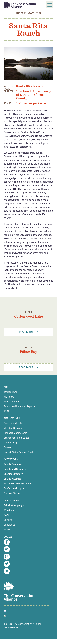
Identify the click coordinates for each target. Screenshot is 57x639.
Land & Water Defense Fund (18, 452)
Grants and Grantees (15, 469)
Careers (8, 519)
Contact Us (9, 524)
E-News (8, 529)
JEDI (6, 411)
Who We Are (10, 391)
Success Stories (12, 493)
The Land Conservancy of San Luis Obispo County (33, 94)
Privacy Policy (11, 627)
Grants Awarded (12, 478)
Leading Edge (11, 442)
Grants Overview (13, 464)
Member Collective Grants (17, 483)
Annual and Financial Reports (19, 406)
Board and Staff (12, 401)
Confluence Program (15, 488)
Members (9, 396)
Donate (7, 447)
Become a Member (14, 423)
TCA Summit (10, 510)
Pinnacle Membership (15, 433)
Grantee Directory (13, 474)
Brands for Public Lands (16, 437)
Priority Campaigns (14, 505)
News (7, 515)
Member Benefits (13, 428)
